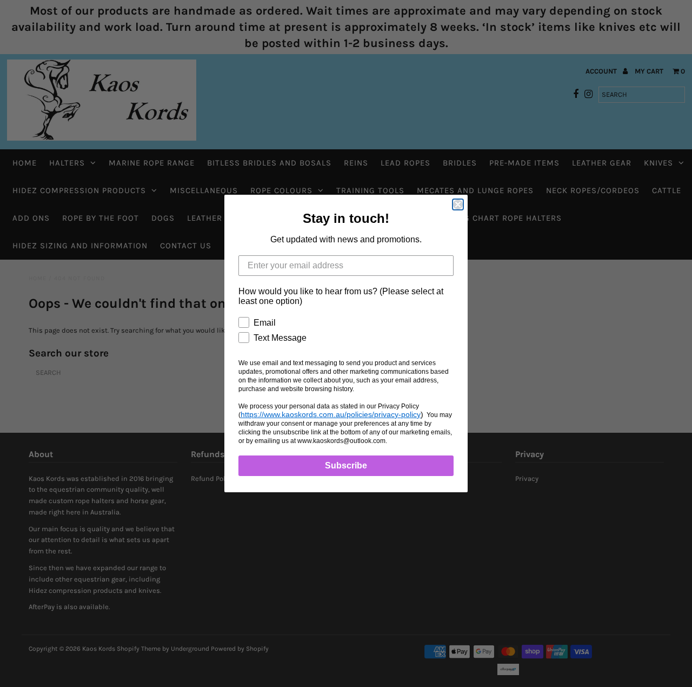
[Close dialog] (458, 204)
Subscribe (346, 465)
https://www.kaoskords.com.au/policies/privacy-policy (331, 414)
